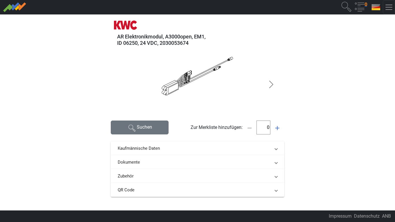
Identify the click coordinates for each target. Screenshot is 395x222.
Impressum (340, 216)
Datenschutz (367, 216)
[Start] (96, 7)
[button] (346, 6)
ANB (386, 216)
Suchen (144, 127)
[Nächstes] (271, 84)
